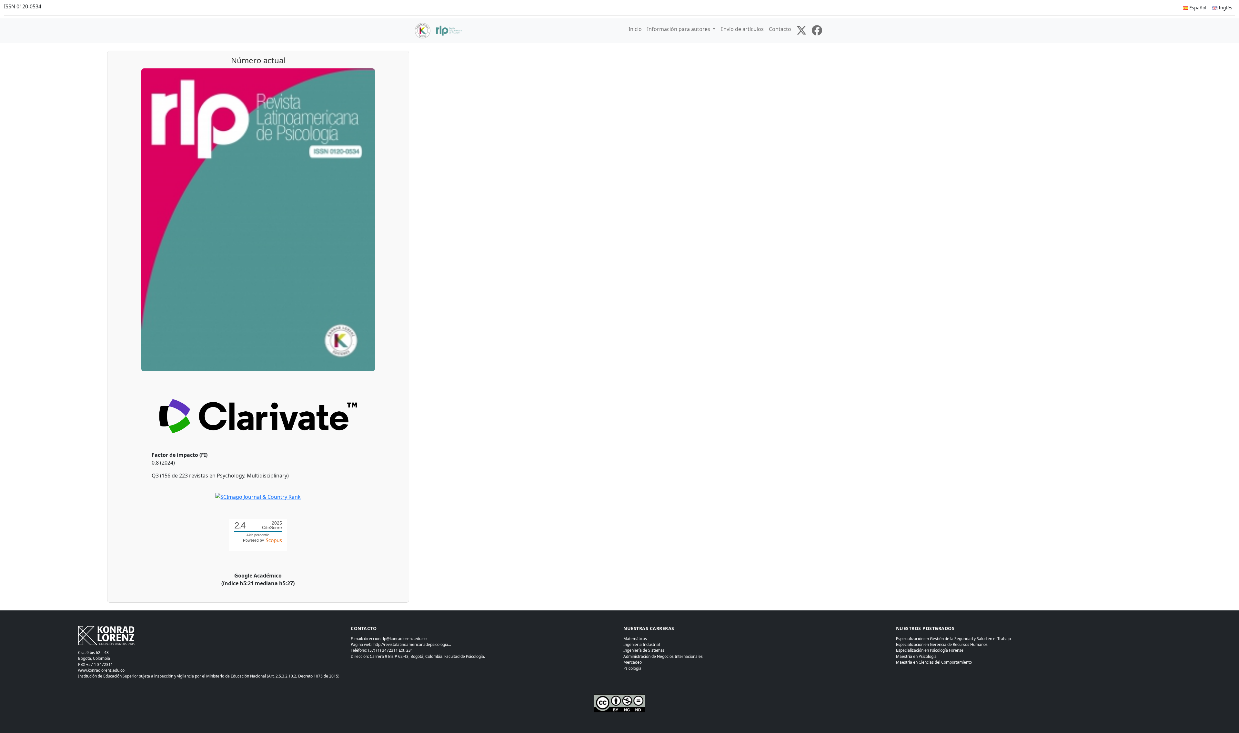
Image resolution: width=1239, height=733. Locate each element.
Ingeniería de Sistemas (644, 650)
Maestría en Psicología (916, 656)
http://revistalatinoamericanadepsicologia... (412, 644)
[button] (681, 29)
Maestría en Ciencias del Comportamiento (934, 662)
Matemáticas (635, 638)
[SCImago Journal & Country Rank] (258, 496)
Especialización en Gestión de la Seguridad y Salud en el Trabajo (953, 638)
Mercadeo (632, 662)
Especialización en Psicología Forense (929, 650)
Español (1197, 8)
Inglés (1224, 8)
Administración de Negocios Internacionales (663, 656)
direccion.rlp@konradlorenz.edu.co (395, 638)
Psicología (632, 668)
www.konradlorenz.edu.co (101, 670)
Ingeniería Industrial (641, 644)
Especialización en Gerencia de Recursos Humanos (942, 644)
